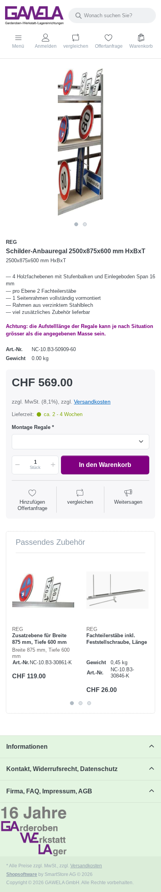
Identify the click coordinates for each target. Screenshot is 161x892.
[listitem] (80, 143)
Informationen (27, 746)
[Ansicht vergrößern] (80, 143)
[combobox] (112, 15)
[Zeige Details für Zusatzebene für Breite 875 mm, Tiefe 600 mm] (43, 590)
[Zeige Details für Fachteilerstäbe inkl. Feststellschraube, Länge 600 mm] (117, 590)
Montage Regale (31, 427)
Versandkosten (92, 401)
